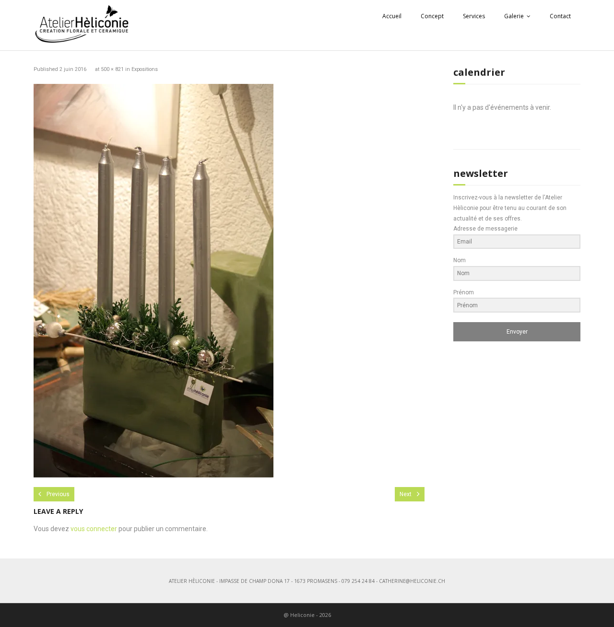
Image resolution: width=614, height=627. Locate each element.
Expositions (144, 69)
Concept (432, 16)
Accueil (391, 16)
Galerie (514, 16)
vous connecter (94, 529)
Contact (560, 16)
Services (474, 16)
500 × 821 (112, 69)
